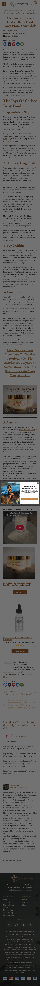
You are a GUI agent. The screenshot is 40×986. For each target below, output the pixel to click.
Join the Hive (29, 499)
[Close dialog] (38, 483)
